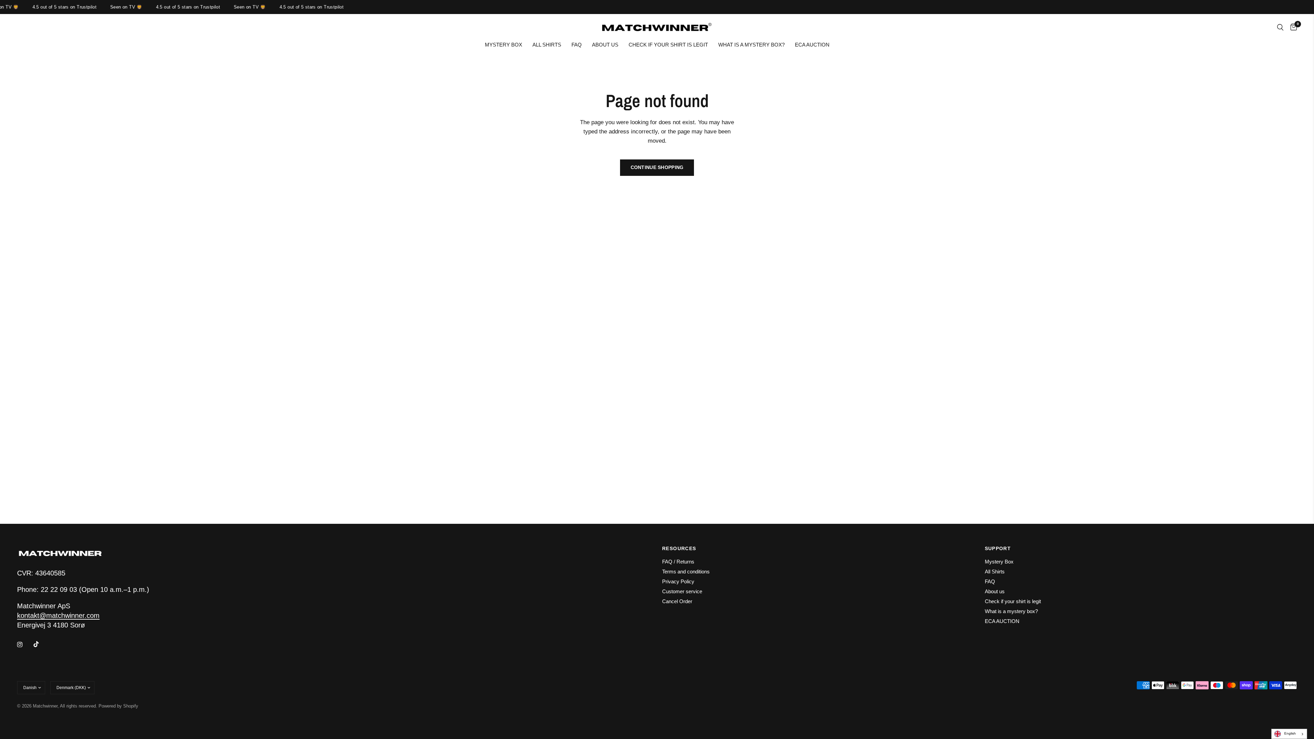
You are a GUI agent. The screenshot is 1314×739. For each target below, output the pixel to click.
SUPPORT (998, 548)
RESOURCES (679, 548)
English (1290, 733)
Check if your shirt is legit (668, 45)
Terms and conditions (686, 571)
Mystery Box (503, 45)
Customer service (682, 591)
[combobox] (1289, 734)
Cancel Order (677, 601)
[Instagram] (24, 644)
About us (605, 45)
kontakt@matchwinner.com (58, 615)
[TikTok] (41, 644)
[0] (1292, 27)
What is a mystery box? (751, 45)
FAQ (576, 45)
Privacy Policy (678, 581)
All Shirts (546, 45)
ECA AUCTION (812, 45)
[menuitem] (503, 44)
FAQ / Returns (678, 562)
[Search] (1280, 27)
